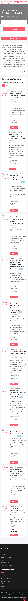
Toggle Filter (14, 38)
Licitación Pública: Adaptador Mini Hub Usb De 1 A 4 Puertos (18, 95)
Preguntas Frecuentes (6, 557)
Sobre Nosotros (5, 576)
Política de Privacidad (6, 578)
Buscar (15, 29)
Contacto (3, 554)
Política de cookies (5, 584)
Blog (2, 560)
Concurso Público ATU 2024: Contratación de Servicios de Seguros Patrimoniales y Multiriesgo (17, 308)
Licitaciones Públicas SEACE (16, 91)
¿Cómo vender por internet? (7, 565)
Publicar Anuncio (5, 562)
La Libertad (22, 512)
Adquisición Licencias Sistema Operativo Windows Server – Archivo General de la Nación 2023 (17, 265)
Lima (21, 101)
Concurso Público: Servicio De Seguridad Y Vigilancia (17, 434)
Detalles (14, 127)
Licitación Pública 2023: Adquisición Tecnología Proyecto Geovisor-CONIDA (17, 136)
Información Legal (5, 581)
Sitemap (3, 586)
